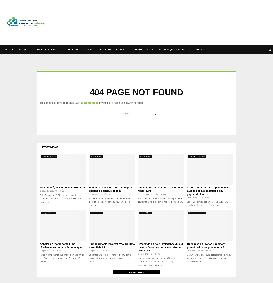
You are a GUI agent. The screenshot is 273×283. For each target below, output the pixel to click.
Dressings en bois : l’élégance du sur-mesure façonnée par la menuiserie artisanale (161, 247)
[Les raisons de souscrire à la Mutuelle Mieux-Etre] (161, 169)
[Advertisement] (219, 23)
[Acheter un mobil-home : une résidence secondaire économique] (63, 225)
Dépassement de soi (46, 50)
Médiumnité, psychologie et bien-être (62, 187)
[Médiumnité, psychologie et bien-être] (63, 169)
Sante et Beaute (96, 156)
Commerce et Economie (197, 156)
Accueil (9, 50)
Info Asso (24, 50)
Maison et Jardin (143, 50)
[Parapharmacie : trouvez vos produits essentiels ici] (112, 225)
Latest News (49, 147)
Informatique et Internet (173, 50)
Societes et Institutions (75, 50)
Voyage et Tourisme (48, 213)
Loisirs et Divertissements (112, 50)
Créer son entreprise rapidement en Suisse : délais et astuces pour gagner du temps (208, 191)
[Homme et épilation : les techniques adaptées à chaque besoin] (112, 169)
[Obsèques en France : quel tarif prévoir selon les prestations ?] (210, 225)
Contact (200, 50)
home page (91, 102)
